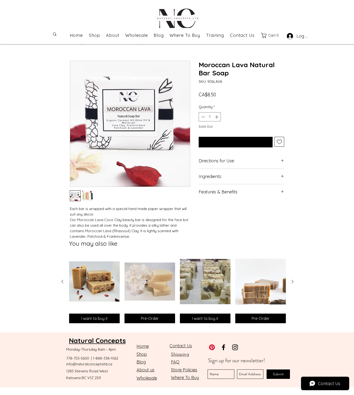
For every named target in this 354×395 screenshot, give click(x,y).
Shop (142, 354)
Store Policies (184, 370)
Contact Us (181, 346)
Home (143, 346)
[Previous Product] (62, 281)
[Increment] (217, 116)
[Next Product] (292, 281)
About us (145, 370)
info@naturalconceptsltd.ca (89, 364)
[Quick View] (94, 281)
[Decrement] (202, 116)
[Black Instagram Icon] (235, 347)
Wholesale (147, 378)
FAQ (175, 362)
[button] (272, 35)
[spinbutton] (210, 116)
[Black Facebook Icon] (223, 347)
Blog (141, 362)
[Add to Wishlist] (279, 142)
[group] (177, 289)
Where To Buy (185, 377)
